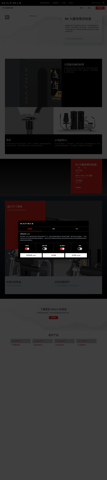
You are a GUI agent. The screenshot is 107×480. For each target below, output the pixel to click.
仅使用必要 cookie (31, 255)
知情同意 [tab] (30, 229)
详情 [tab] (53, 229)
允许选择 (53, 255)
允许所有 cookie (76, 255)
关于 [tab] (77, 229)
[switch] (44, 248)
